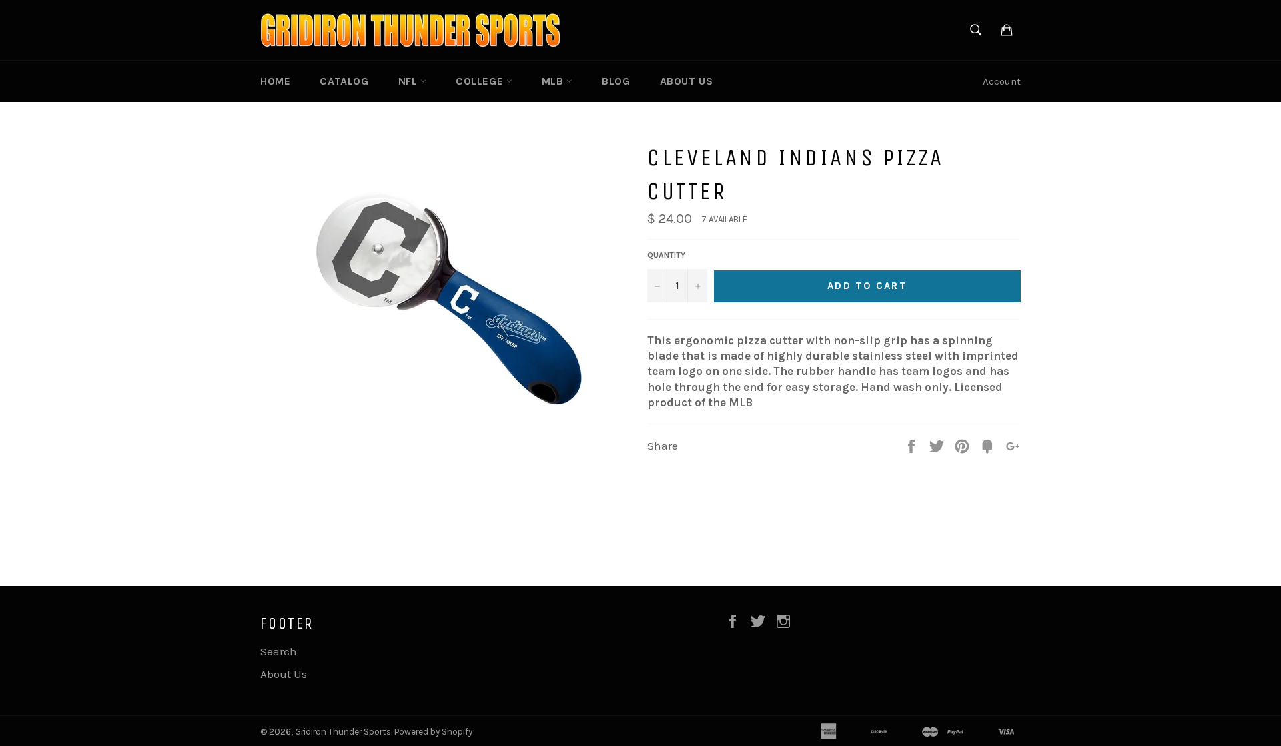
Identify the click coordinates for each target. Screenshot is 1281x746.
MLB (554, 81)
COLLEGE (481, 81)
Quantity (666, 255)
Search (278, 651)
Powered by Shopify (433, 732)
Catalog (344, 81)
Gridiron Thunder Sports (343, 732)
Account (1002, 81)
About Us (686, 81)
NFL (409, 81)
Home (275, 81)
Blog (616, 81)
